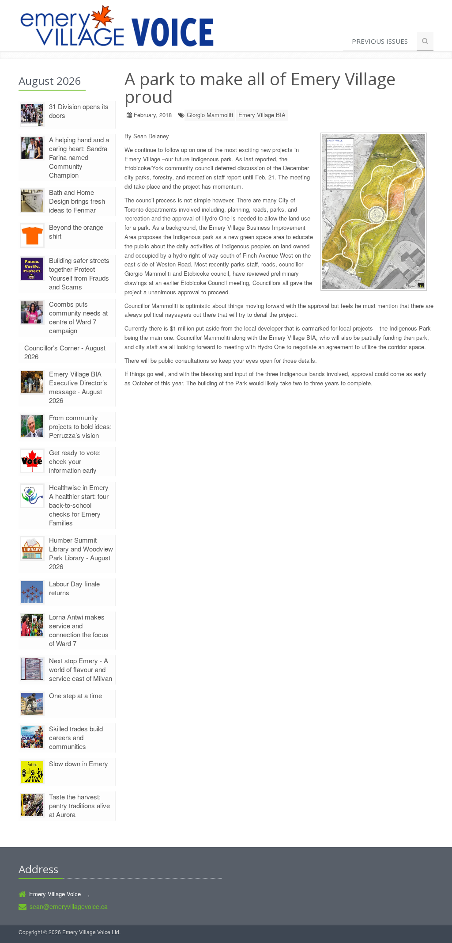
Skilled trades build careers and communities (76, 737)
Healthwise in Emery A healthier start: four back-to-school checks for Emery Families (79, 505)
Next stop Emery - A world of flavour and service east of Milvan (80, 669)
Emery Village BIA (262, 114)
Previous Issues (380, 41)
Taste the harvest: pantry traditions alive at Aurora (79, 805)
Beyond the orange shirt (76, 231)
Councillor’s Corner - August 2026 (64, 352)
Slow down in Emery (78, 763)
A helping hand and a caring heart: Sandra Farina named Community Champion (79, 157)
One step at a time (75, 695)
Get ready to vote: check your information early (75, 461)
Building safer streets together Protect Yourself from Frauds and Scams (79, 273)
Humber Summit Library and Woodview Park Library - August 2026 (81, 553)
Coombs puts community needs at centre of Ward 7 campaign (78, 317)
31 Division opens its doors (79, 111)
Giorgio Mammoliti (210, 114)
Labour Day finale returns (74, 588)
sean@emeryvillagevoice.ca (69, 906)
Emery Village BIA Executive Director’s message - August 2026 (78, 387)
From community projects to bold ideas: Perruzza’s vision (80, 426)
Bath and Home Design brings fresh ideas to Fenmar (77, 200)
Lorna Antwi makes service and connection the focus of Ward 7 (79, 630)
